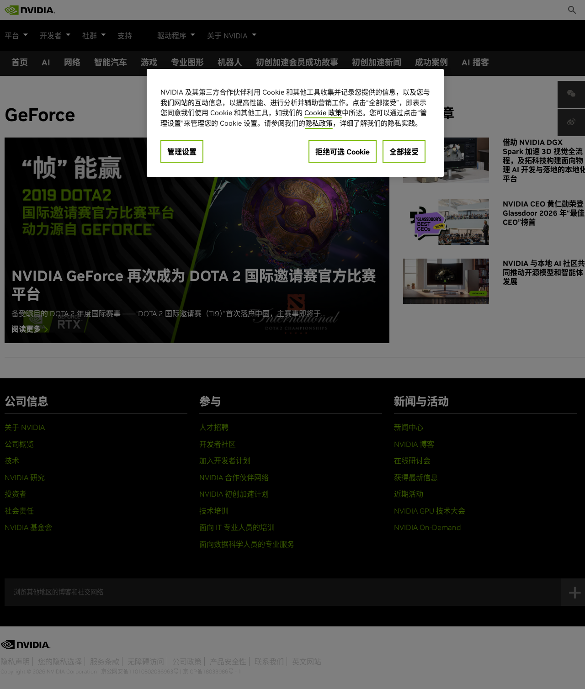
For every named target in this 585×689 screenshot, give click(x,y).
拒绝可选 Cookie (342, 151)
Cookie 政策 (323, 112)
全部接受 (404, 151)
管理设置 (182, 151)
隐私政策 (319, 122)
